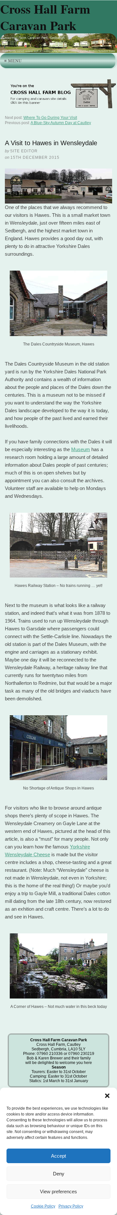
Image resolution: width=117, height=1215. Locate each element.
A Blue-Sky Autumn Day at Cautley (61, 123)
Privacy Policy (70, 1206)
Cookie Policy (43, 1206)
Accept (58, 1156)
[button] (107, 1095)
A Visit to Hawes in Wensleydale (51, 142)
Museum (80, 449)
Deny (58, 1173)
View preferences (58, 1191)
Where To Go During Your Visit (50, 117)
